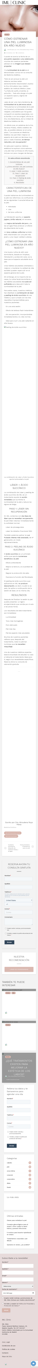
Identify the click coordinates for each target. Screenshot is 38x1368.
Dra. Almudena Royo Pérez (16, 1012)
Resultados (19, 182)
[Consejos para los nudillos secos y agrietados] (11, 1225)
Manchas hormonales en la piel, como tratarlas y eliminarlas (24, 1221)
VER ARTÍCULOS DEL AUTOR (13, 833)
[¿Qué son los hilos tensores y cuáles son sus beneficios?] (11, 1203)
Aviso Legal (6, 1342)
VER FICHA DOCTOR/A (11, 836)
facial (7, 34)
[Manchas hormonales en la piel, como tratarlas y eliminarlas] (11, 1220)
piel (13, 993)
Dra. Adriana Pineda (14, 1044)
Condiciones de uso (8, 1345)
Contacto (5, 1353)
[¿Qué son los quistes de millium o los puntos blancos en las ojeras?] (11, 1211)
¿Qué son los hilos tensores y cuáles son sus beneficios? (24, 1203)
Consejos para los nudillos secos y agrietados (22, 1225)
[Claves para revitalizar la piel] (12, 990)
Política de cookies (8, 1349)
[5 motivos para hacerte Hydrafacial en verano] (10, 1022)
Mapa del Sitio (7, 1356)
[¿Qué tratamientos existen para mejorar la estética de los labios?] (19, 1068)
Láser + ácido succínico (19, 171)
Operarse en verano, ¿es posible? (18, 1245)
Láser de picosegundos (15, 527)
